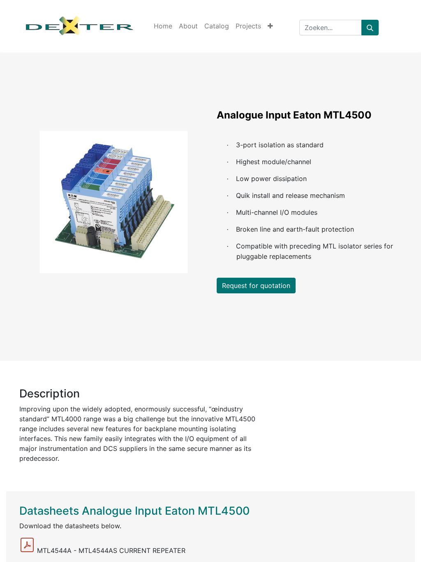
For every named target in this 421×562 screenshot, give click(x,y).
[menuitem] (163, 26)
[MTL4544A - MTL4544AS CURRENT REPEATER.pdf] (27, 545)
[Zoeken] (370, 27)
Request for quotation (256, 285)
